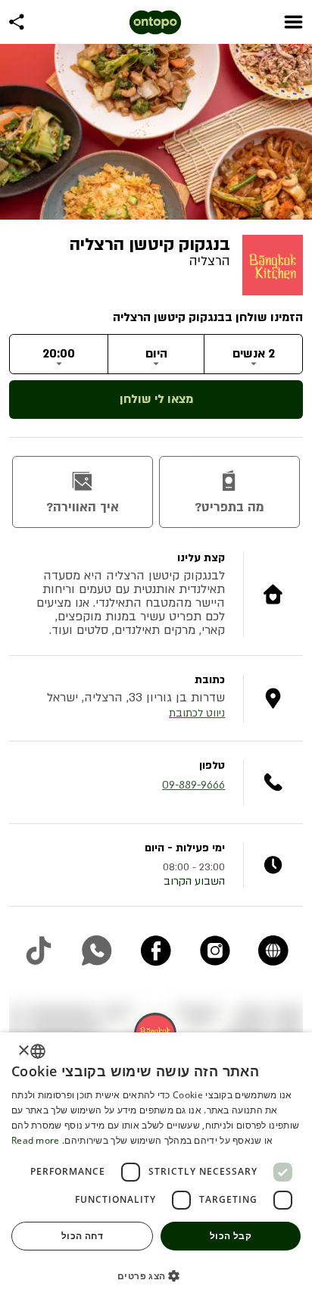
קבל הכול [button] (230, 1235)
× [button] (24, 1051)
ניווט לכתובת (197, 713)
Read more (35, 1140)
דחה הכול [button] (82, 1235)
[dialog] (156, 1167)
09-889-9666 (193, 785)
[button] (156, 1275)
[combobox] (37, 1051)
